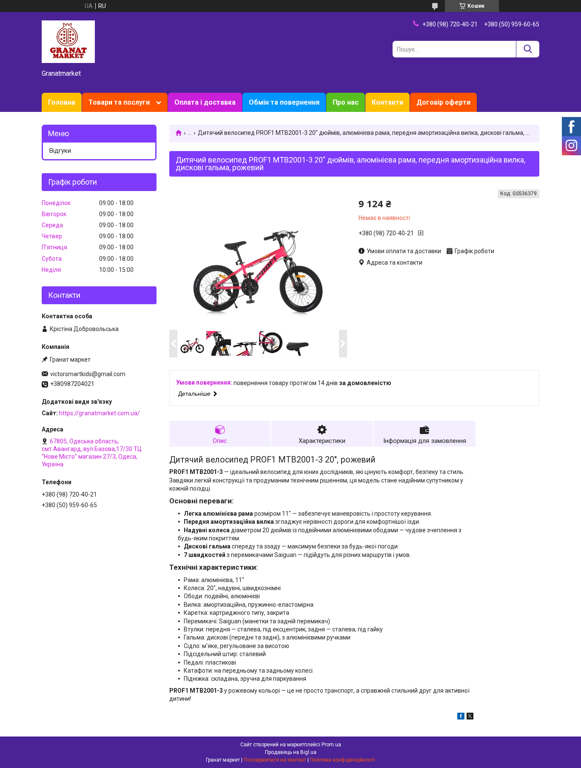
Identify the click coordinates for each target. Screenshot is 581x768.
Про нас (346, 102)
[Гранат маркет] (68, 41)
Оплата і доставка (205, 102)
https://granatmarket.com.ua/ (99, 413)
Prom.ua (331, 745)
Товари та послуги (119, 102)
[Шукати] (527, 49)
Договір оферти (443, 102)
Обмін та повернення (284, 102)
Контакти (387, 102)
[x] (470, 717)
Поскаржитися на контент (275, 760)
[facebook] (460, 717)
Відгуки (60, 150)
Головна (61, 102)
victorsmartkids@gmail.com (87, 374)
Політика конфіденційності (342, 760)
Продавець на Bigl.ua (290, 752)
